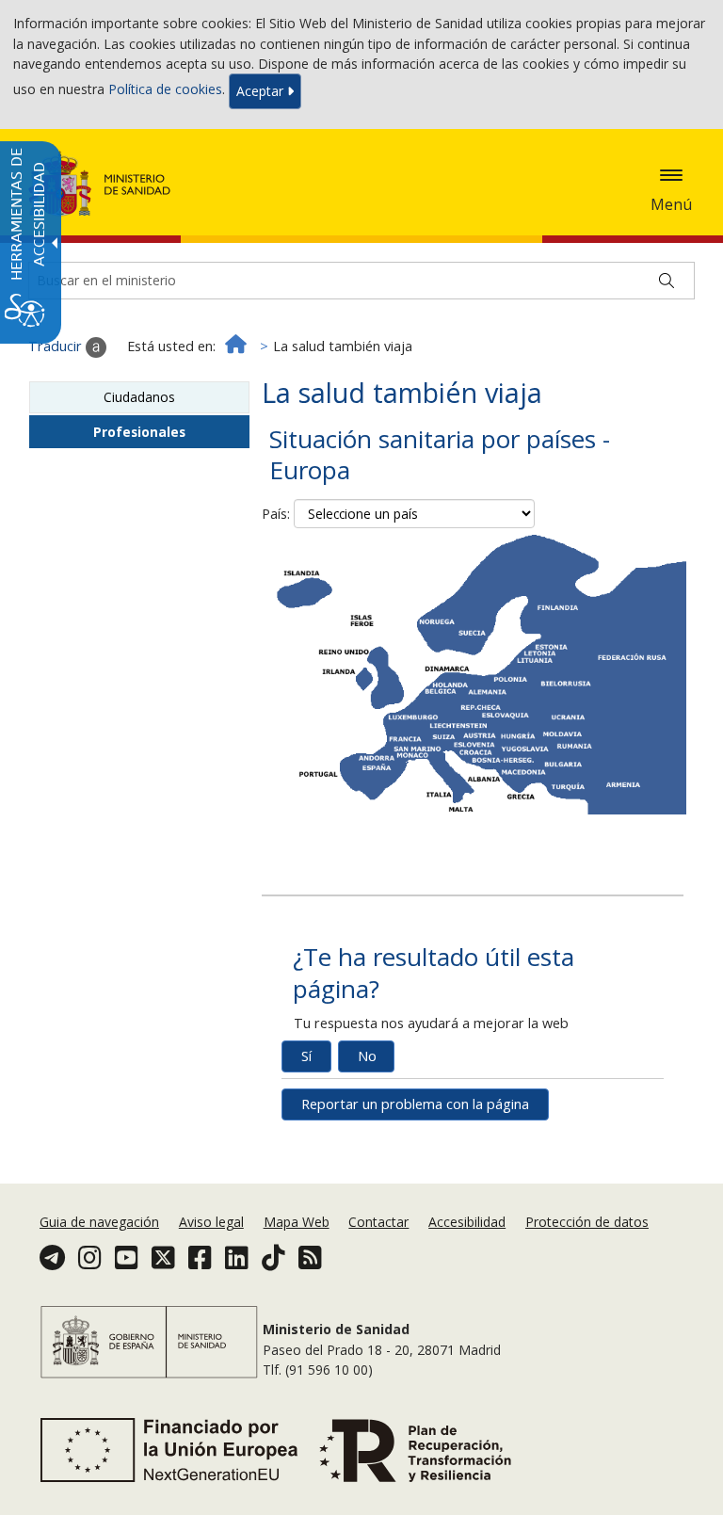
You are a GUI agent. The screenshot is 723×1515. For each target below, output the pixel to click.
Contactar (378, 1222)
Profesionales (139, 432)
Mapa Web (296, 1222)
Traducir (57, 346)
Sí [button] (306, 1056)
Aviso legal (211, 1222)
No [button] (367, 1056)
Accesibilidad (467, 1222)
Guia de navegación (99, 1222)
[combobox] (414, 513)
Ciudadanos (139, 397)
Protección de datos (587, 1222)
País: (276, 514)
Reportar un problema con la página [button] (415, 1104)
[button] (671, 175)
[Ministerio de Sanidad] (99, 184)
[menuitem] (101, 1222)
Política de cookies (165, 90)
